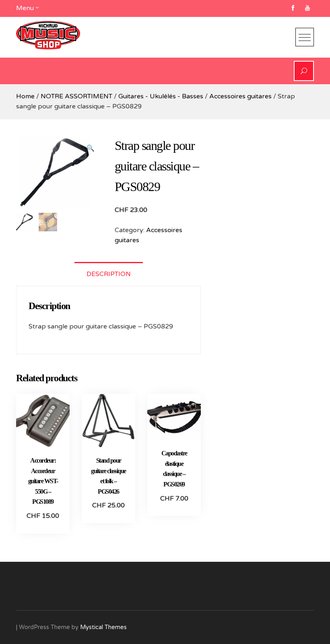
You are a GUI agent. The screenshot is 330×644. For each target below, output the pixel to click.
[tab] (108, 274)
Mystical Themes (103, 627)
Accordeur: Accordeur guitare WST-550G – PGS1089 (43, 481)
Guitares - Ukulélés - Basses (160, 96)
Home (25, 96)
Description (109, 274)
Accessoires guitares (240, 96)
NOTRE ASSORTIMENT (76, 96)
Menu (25, 8)
